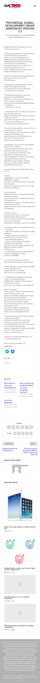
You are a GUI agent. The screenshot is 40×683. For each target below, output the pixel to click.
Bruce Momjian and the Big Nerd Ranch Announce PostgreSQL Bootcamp (26, 387)
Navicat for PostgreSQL (8, 401)
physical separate (29, 670)
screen (31, 657)
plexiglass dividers (17, 663)
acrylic (32, 653)
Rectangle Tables (9, 646)
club (27, 655)
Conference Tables (13, 644)
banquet (15, 655)
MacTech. (20, 676)
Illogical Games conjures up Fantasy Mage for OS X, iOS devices (19, 569)
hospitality (14, 657)
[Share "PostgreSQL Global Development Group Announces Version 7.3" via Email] (31, 427)
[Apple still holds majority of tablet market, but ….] (20, 505)
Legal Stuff (6, 678)
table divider (18, 661)
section (20, 657)
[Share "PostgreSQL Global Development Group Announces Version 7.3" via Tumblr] (18, 427)
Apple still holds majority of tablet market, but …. (20, 527)
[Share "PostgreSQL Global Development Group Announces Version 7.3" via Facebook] (9, 427)
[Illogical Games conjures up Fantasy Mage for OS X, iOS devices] (20, 549)
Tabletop (6, 659)
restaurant (6, 657)
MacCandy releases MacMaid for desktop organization (19, 626)
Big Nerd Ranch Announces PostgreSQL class (10, 385)
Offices (18, 653)
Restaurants (25, 653)
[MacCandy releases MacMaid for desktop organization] (20, 613)
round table (27, 668)
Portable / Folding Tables (28, 644)
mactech (16, 35)
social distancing (31, 659)
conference (22, 655)
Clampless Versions (8, 651)
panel (16, 659)
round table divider (30, 663)
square (11, 659)
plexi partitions (24, 666)
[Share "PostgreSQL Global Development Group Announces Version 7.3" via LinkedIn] (22, 427)
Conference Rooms (22, 651)
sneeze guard (8, 661)
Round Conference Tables (23, 646)
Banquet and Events (27, 648)
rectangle (9, 655)
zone (35, 657)
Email (18, 678)
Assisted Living (15, 648)
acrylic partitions (17, 668)
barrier (26, 657)
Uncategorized (18, 37)
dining (32, 655)
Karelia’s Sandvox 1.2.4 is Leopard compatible (16, 597)
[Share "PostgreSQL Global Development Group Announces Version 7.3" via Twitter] (13, 427)
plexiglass (22, 659)
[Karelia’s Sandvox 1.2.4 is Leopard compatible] (20, 584)
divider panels (27, 661)
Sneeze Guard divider (11, 666)
